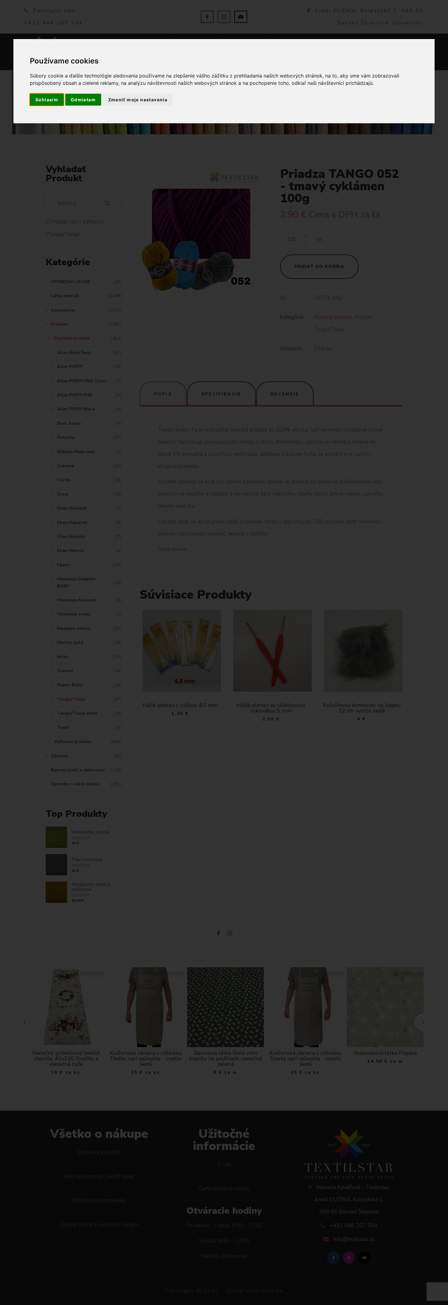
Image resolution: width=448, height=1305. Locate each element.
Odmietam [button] (83, 99)
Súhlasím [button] (46, 99)
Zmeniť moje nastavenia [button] (138, 99)
